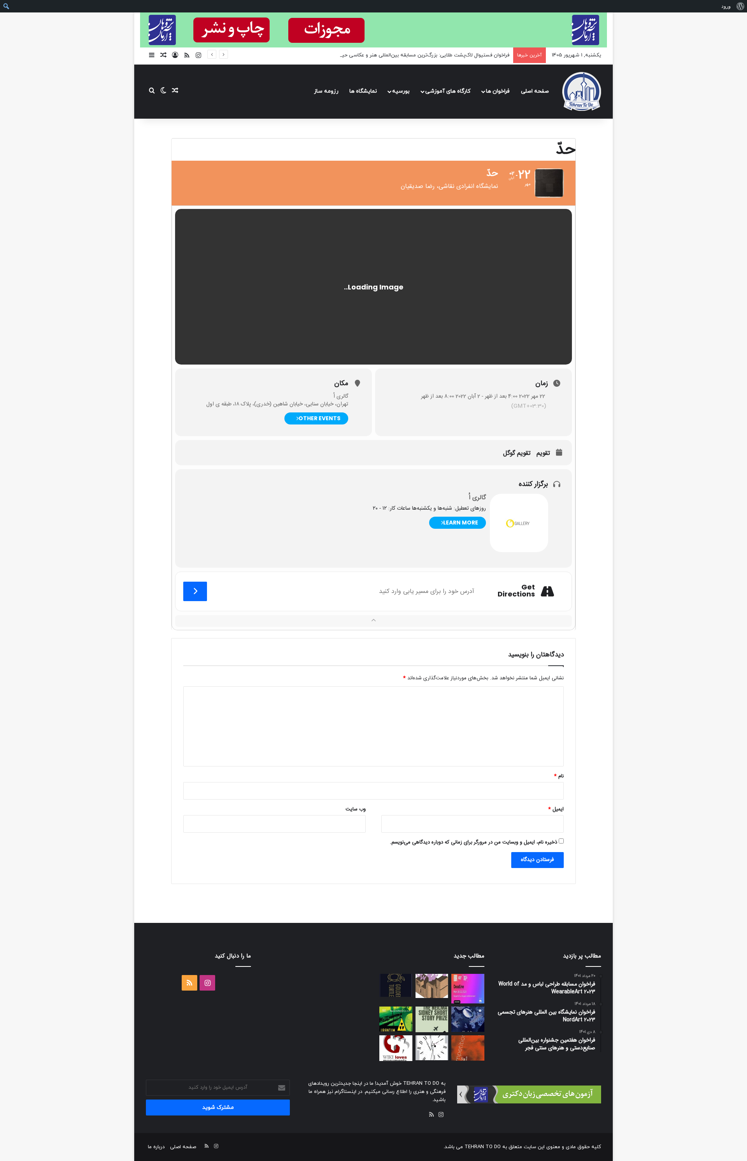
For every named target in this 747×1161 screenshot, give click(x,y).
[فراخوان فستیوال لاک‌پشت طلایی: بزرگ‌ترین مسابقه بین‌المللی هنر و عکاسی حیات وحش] (395, 985)
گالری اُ (477, 498)
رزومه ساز (326, 91)
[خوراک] (431, 1114)
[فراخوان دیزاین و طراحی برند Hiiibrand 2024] (432, 1047)
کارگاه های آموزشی (447, 91)
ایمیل (556, 809)
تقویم (543, 454)
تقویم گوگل (517, 454)
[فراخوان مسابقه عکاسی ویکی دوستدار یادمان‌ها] (395, 1048)
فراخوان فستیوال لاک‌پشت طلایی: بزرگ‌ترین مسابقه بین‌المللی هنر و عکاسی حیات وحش (415, 55)
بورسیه (401, 91)
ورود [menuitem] (726, 6)
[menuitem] (740, 6)
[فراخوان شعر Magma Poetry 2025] (467, 1048)
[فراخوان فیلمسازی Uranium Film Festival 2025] (395, 1019)
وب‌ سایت (355, 809)
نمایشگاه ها (363, 91)
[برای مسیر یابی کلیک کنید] (195, 591)
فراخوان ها (498, 91)
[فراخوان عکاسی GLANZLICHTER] (467, 1019)
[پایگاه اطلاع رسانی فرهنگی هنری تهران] (581, 91)
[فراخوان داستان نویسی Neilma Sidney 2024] (432, 1019)
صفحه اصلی (535, 91)
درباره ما (156, 1146)
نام (559, 776)
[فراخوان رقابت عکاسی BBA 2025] (467, 988)
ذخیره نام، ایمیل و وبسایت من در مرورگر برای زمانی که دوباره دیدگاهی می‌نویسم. (473, 842)
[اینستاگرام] (440, 1114)
